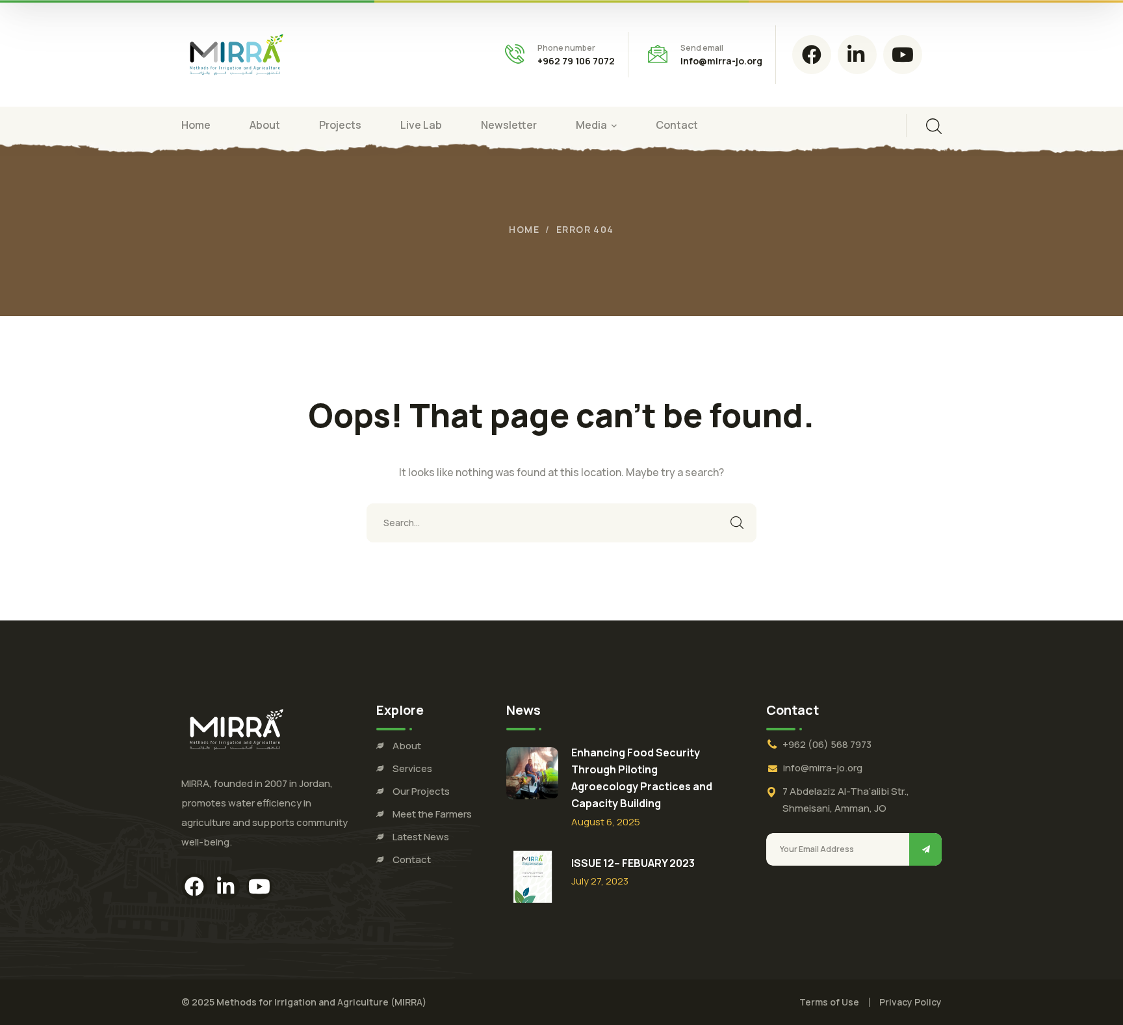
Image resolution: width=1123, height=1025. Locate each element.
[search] (934, 126)
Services (412, 768)
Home (524, 229)
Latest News (421, 837)
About (407, 745)
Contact (412, 859)
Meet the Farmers (432, 814)
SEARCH (737, 523)
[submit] (925, 849)
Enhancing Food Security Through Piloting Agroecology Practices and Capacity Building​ (641, 777)
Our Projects (421, 791)
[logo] (236, 53)
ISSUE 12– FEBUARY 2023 (633, 863)
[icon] (811, 54)
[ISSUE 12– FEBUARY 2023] (532, 877)
